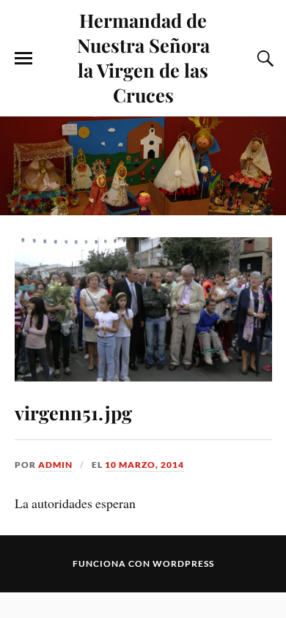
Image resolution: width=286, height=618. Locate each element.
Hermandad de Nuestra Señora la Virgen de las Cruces (143, 57)
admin (55, 464)
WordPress (183, 563)
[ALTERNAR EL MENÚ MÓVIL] (23, 58)
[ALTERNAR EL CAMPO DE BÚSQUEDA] (263, 58)
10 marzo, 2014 (144, 464)
